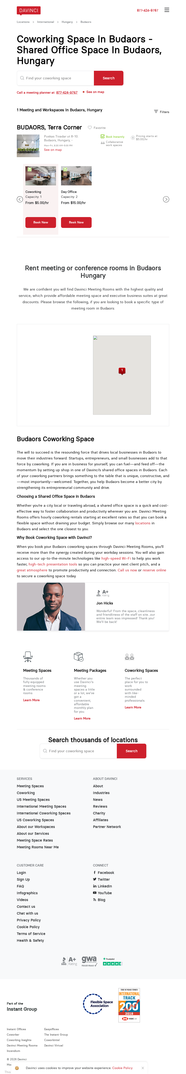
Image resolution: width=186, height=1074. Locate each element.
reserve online (154, 570)
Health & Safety (30, 940)
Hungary (67, 22)
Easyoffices (51, 1029)
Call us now (127, 570)
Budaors (86, 22)
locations (142, 523)
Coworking (26, 793)
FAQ (20, 886)
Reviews (100, 806)
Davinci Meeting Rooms (22, 1045)
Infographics (27, 893)
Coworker (13, 1034)
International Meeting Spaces (41, 806)
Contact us (26, 906)
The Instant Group (56, 1034)
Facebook (106, 873)
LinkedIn (105, 886)
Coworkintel (52, 1040)
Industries (101, 793)
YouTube (105, 893)
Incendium (13, 1051)
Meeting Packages (90, 670)
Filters (164, 112)
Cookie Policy (28, 927)
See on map (53, 150)
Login (21, 873)
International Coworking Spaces (44, 813)
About (98, 786)
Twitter (104, 879)
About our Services (33, 833)
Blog (101, 900)
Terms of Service (31, 934)
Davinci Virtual (53, 1045)
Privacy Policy (29, 920)
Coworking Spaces (141, 670)
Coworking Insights (19, 1040)
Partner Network (107, 827)
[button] (122, 371)
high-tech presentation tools (53, 564)
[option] (40, 199)
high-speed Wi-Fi (116, 558)
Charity (99, 813)
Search (109, 78)
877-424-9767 (147, 10)
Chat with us (27, 913)
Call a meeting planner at (47, 92)
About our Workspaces (36, 827)
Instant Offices (16, 1029)
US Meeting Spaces (33, 799)
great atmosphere (32, 570)
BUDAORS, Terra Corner (49, 127)
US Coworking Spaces (35, 820)
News (98, 799)
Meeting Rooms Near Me (38, 847)
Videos (22, 900)
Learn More (31, 700)
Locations (23, 22)
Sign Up (23, 879)
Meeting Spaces (37, 670)
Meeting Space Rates (35, 840)
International (45, 22)
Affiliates (100, 820)
